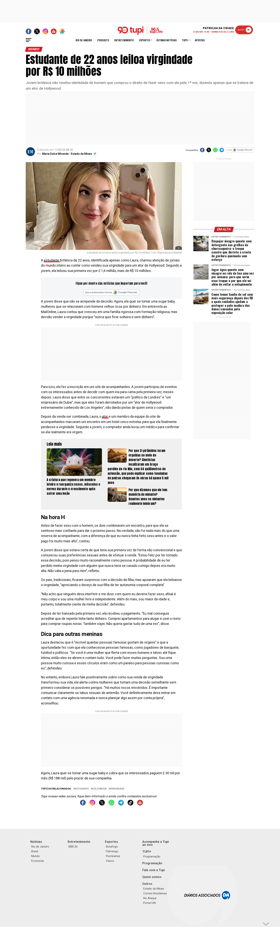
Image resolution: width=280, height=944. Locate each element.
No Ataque (150, 898)
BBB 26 (73, 846)
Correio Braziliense (155, 893)
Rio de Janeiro (84, 40)
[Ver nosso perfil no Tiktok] (130, 804)
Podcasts (103, 40)
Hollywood (99, 789)
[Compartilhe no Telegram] (221, 151)
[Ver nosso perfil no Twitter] (102, 804)
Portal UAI (149, 903)
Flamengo (112, 851)
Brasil (34, 851)
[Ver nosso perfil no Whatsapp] (111, 804)
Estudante (82, 789)
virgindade (117, 789)
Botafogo (112, 846)
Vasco (110, 861)
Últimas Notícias (166, 40)
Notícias (36, 842)
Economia (37, 861)
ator (105, 416)
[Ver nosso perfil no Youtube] (140, 804)
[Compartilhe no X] (208, 151)
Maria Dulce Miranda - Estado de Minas (67, 153)
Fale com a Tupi (153, 870)
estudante (52, 260)
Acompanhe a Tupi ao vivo (155, 843)
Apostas (200, 40)
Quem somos (152, 877)
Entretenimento (124, 40)
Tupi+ (185, 40)
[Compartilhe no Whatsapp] (215, 151)
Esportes (144, 40)
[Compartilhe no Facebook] (202, 151)
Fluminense (113, 856)
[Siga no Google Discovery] (240, 152)
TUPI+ (146, 851)
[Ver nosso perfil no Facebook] (83, 804)
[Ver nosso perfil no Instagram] (92, 804)
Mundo (35, 856)
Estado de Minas (153, 888)
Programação (151, 856)
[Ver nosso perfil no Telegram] (121, 804)
